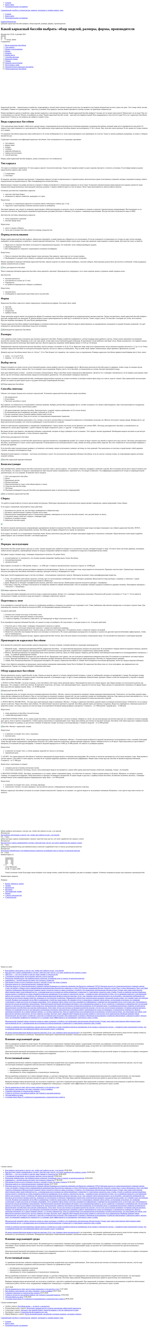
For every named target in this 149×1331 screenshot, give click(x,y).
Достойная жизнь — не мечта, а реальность (33, 1306)
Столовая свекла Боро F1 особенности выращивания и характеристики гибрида (35, 1097)
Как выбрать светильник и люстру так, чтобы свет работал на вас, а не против (34, 970)
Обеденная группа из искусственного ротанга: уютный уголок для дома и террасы (36, 982)
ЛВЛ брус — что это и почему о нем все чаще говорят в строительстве (31, 974)
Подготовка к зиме (12, 65)
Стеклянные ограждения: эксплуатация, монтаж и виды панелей (29, 976)
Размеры (8, 53)
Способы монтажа (12, 57)
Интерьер (8, 889)
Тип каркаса (9, 47)
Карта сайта (9, 5)
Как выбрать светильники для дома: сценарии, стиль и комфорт (29, 1089)
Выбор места (10, 55)
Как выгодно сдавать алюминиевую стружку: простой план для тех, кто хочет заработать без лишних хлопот (45, 972)
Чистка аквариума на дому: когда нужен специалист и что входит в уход (32, 1087)
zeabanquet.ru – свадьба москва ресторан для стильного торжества (29, 980)
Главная (4, 22)
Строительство (10, 897)
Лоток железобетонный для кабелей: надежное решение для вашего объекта (53, 1314)
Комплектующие (11, 59)
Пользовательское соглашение (16, 7)
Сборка (8, 61)
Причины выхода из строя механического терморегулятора (27, 984)
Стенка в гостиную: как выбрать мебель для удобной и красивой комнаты (32, 1093)
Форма (7, 51)
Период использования (13, 49)
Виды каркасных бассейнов (15, 45)
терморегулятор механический (67, 1033)
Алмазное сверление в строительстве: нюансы (22, 1091)
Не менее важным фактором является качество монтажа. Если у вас (30, 1033)
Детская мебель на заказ (14, 1095)
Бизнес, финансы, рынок (14, 884)
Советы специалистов (13, 895)
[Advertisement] (36, 88)
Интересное (11, 22)
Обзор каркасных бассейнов (15, 69)
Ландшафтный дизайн (13, 891)
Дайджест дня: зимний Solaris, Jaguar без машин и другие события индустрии (49, 1310)
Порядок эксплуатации (13, 63)
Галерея (8, 3)
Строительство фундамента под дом (33, 1312)
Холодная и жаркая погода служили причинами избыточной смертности (54, 1308)
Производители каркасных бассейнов (19, 67)
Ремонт (8, 893)
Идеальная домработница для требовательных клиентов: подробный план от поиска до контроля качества (44, 978)
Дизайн (8, 885)
